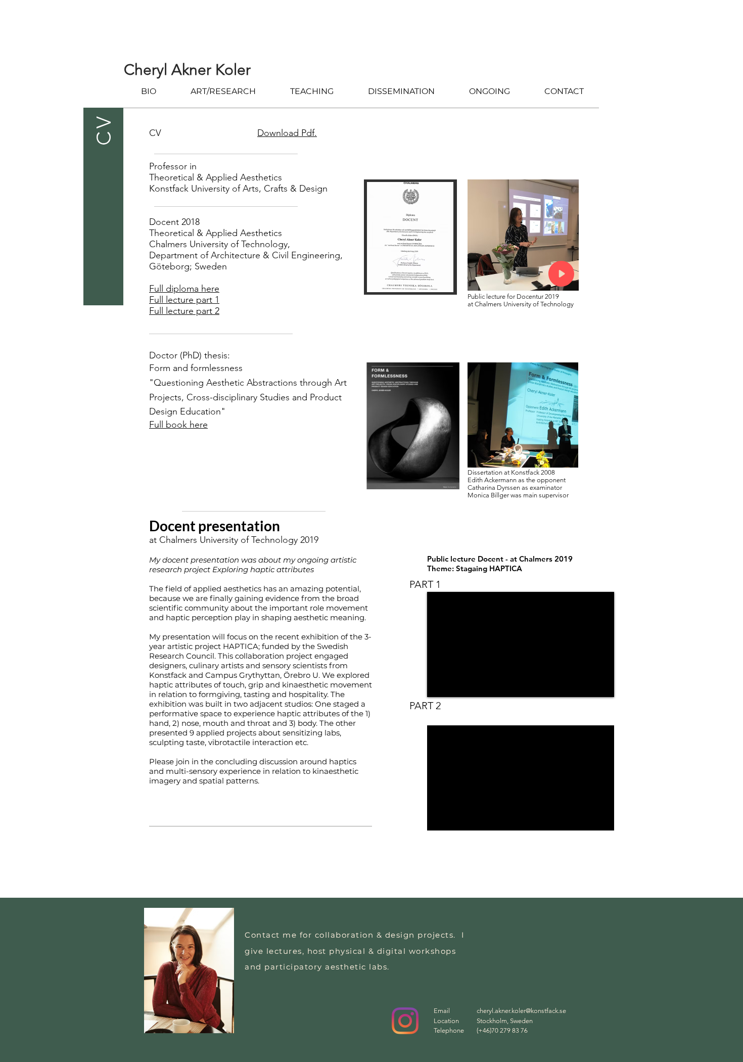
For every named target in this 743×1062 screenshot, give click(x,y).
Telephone (449, 1030)
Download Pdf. (287, 132)
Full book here (178, 424)
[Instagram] (405, 1020)
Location (446, 1021)
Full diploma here (184, 288)
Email (442, 1010)
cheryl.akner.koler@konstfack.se (521, 1010)
